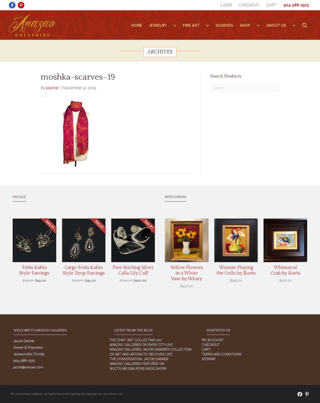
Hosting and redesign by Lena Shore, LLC (96, 394)
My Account (213, 340)
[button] (305, 25)
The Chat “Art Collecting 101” (136, 340)
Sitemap (208, 359)
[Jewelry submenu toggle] (174, 25)
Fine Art (191, 25)
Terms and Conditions (221, 354)
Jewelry (158, 25)
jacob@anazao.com (28, 367)
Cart (271, 5)
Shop (245, 25)
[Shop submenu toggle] (258, 25)
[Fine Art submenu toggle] (207, 25)
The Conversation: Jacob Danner (139, 359)
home (136, 25)
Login (226, 5)
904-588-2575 (296, 5)
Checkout (249, 5)
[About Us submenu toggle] (294, 25)
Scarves (224, 25)
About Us (276, 25)
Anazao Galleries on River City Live (141, 345)
